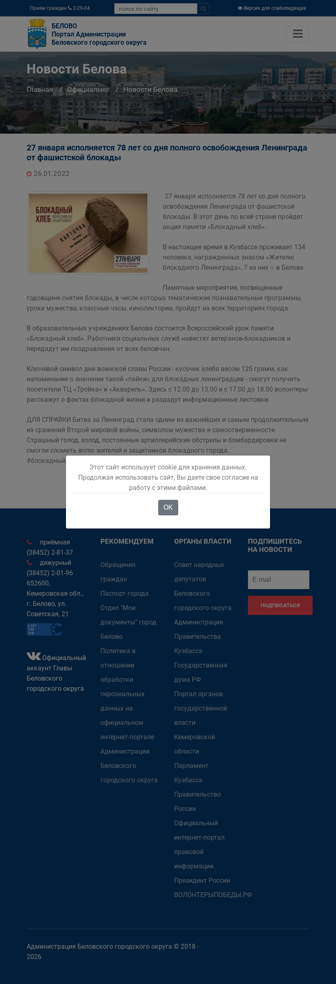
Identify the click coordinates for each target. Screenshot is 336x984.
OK (168, 507)
